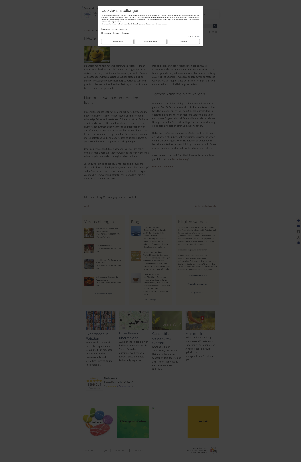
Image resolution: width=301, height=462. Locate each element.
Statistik (126, 33)
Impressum (105, 29)
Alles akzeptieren (117, 41)
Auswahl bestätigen (150, 41)
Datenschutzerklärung (119, 29)
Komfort (117, 33)
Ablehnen (183, 41)
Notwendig (107, 33)
